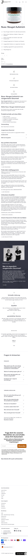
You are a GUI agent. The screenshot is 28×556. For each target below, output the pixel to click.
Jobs (2, 496)
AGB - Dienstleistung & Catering (7, 514)
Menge (2, 53)
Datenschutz (3, 516)
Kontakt (2, 495)
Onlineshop (3, 503)
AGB (2, 513)
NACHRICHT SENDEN (8, 419)
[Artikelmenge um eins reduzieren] (2, 56)
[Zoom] (22, 23)
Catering (3, 506)
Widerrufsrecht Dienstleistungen (7, 524)
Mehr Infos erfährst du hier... (9, 279)
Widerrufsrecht (4, 522)
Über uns (3, 491)
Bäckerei (3, 504)
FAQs (2, 498)
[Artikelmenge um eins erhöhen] (7, 56)
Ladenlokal (3, 493)
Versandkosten (10, 64)
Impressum (3, 518)
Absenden (22, 446)
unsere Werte (4, 490)
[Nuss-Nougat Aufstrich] (9, 471)
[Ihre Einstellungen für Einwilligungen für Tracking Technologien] (26, 554)
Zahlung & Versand (5, 519)
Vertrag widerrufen (21, 553)
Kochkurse (3, 508)
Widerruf (3, 521)
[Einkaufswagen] (22, 2)
